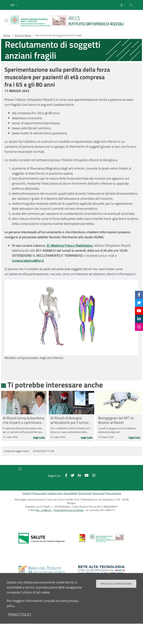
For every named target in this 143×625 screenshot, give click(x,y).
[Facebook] (139, 295)
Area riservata (113, 493)
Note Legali (99, 493)
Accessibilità (70, 493)
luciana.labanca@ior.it (28, 260)
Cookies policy (55, 493)
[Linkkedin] (139, 319)
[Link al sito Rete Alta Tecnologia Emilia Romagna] (101, 570)
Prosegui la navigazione (116, 584)
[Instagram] (139, 327)
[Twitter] (139, 303)
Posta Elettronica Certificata (69, 510)
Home (6, 35)
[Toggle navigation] (6, 20)
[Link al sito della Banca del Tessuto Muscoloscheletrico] (41, 570)
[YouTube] (139, 311)
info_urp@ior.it (44, 510)
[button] (14, 5)
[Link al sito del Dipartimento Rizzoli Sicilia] (101, 538)
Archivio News (23, 35)
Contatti (26, 493)
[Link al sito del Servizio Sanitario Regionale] (41, 538)
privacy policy (19, 614)
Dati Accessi (85, 493)
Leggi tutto (39, 437)
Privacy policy (39, 493)
